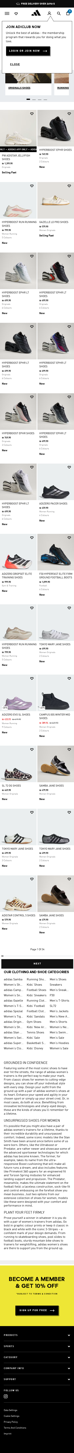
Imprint (7, 1434)
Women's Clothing (14, 1048)
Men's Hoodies (59, 1043)
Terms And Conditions (15, 1428)
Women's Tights (14, 1016)
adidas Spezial (13, 1011)
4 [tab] (45, 98)
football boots (13, 1240)
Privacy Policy (11, 1422)
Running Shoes (37, 979)
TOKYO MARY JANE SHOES (54, 644)
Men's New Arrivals (60, 1016)
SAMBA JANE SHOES (51, 785)
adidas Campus (14, 990)
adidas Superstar (14, 1043)
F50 (52, 995)
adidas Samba (13, 979)
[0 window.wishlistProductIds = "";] (16, 13)
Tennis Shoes (35, 1032)
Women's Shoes (14, 984)
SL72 (53, 1006)
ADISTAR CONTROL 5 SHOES (18, 915)
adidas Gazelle (13, 1000)
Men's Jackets (59, 1011)
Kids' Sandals (36, 1016)
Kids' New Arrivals (37, 1027)
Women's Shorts (14, 1027)
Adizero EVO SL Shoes (16, 714)
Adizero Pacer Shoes (53, 503)
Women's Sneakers (14, 995)
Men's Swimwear (60, 1032)
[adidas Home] (37, 13)
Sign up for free (33, 1310)
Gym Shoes (34, 1022)
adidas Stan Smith (14, 1032)
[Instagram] (6, 1396)
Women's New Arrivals (60, 1027)
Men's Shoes (58, 979)
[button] (32, 114)
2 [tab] (34, 98)
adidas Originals (14, 1022)
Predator (9, 1148)
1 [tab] (28, 98)
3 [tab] (40, 98)
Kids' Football (36, 1006)
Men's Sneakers (60, 990)
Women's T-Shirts (14, 1006)
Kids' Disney (35, 1048)
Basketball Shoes (37, 1043)
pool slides (55, 1237)
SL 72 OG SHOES (11, 785)
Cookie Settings (11, 1416)
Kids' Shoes (34, 984)
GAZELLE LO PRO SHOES (53, 222)
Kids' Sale (33, 1037)
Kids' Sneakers (36, 995)
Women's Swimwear (14, 1037)
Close (15, 64)
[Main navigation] (7, 13)
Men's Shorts (58, 1022)
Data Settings (10, 1410)
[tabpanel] (37, 537)
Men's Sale (57, 1037)
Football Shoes (36, 990)
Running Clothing (37, 1000)
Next (37, 964)
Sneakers (56, 984)
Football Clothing (37, 1011)
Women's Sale (59, 1048)
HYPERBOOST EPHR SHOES (55, 150)
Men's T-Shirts (59, 1000)
